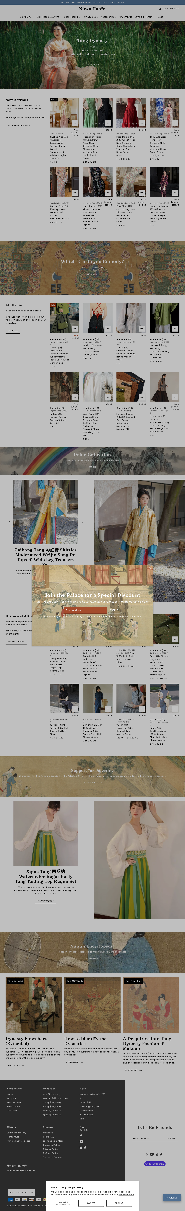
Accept (91, 1203)
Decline (119, 1203)
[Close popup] (150, 568)
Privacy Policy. (126, 1194)
